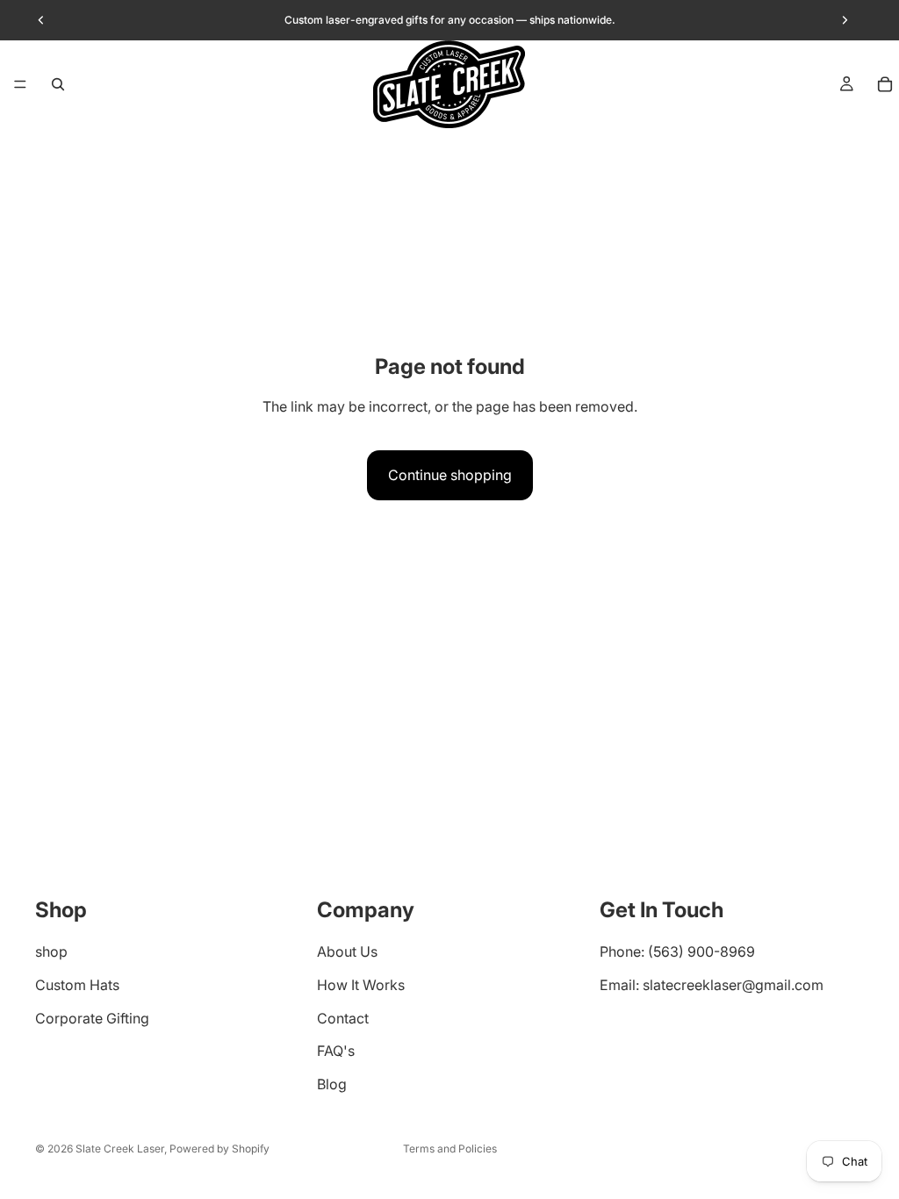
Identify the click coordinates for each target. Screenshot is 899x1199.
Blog (332, 1084)
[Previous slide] (41, 20)
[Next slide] (844, 20)
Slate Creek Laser (120, 1148)
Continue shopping (450, 475)
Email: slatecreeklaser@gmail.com (711, 985)
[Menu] (20, 84)
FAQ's (336, 1051)
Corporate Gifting (92, 1018)
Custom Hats (77, 985)
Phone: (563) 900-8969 (677, 952)
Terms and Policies (450, 1148)
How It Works (361, 985)
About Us (347, 952)
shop (51, 952)
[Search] (58, 84)
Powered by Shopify (219, 1148)
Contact (343, 1018)
